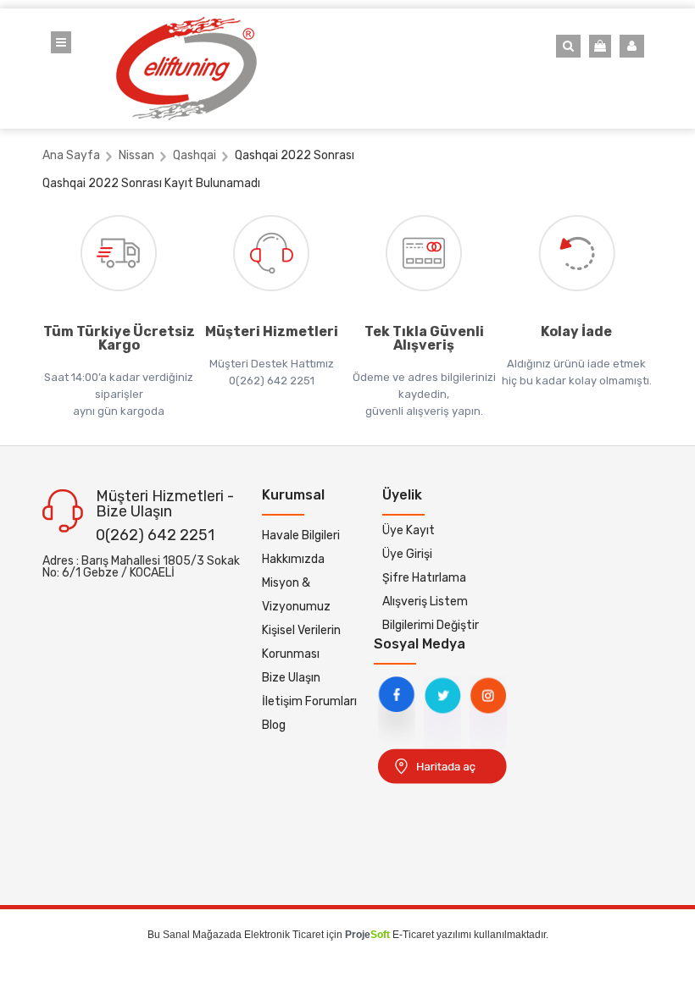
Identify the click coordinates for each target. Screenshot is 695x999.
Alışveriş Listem (425, 601)
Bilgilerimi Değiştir (430, 625)
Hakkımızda (293, 559)
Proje (367, 935)
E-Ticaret (413, 935)
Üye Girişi (407, 554)
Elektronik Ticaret (284, 935)
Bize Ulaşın (291, 678)
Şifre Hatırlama (424, 578)
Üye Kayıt (408, 530)
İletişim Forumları (309, 701)
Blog (274, 725)
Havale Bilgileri (301, 535)
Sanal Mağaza (196, 935)
